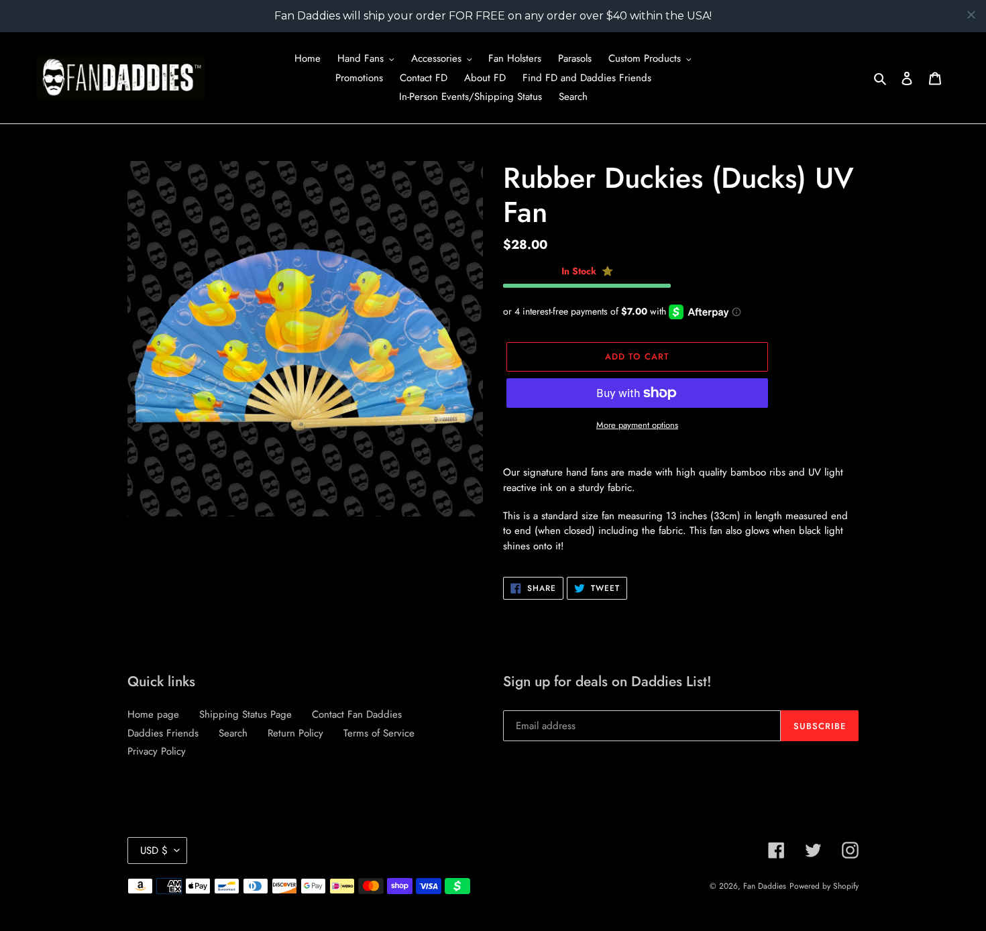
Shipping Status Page (245, 714)
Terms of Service (379, 733)
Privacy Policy (156, 751)
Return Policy (295, 733)
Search (233, 733)
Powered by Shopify (824, 886)
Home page (153, 714)
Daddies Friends (163, 733)
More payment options (637, 425)
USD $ (154, 850)
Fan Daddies (764, 886)
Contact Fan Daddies (357, 714)
